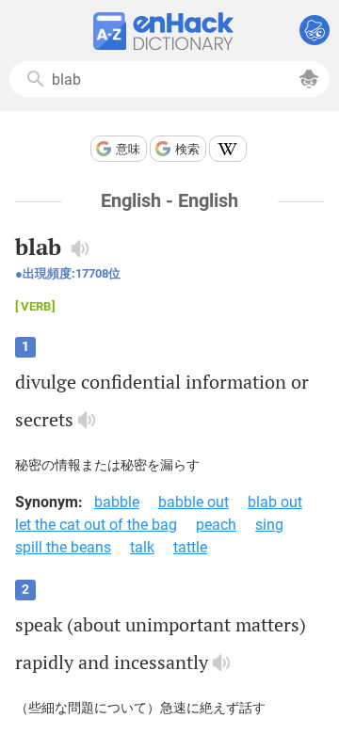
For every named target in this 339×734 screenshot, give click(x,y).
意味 (128, 149)
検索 (187, 149)
